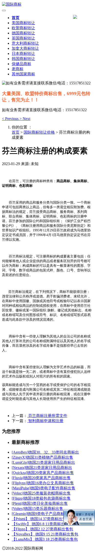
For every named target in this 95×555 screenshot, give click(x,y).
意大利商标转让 (25, 43)
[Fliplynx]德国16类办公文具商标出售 (43, 483)
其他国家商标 (23, 74)
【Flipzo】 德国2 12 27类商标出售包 (42, 529)
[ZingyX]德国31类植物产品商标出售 (42, 457)
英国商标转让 (23, 38)
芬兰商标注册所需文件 (47, 416)
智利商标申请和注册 (45, 421)
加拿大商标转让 (25, 48)
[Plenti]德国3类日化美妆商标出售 (40, 503)
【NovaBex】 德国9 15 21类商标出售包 (45, 534)
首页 (15, 18)
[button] (10, 119)
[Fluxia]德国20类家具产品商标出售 (41, 478)
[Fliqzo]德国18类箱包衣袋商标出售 (41, 498)
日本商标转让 (23, 53)
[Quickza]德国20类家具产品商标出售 (43, 473)
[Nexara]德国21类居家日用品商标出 (42, 468)
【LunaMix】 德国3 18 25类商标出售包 (45, 539)
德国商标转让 (23, 33)
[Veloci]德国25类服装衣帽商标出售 (41, 493)
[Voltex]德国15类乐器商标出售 (37, 508)
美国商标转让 (23, 23)
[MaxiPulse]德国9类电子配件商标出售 (43, 488)
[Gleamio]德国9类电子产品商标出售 (42, 514)
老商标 (17, 69)
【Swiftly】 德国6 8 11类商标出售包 (42, 524)
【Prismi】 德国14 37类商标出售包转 (43, 519)
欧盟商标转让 (23, 28)
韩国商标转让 (23, 59)
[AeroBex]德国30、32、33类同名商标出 (45, 452)
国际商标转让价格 (39, 132)
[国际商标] (47, 4)
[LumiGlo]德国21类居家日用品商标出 (43, 462)
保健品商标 (21, 64)
